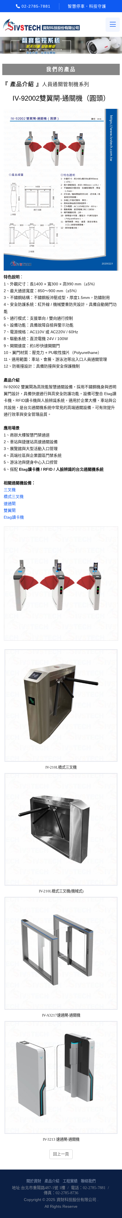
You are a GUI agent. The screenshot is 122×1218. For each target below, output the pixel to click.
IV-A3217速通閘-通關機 (61, 1015)
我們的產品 (61, 69)
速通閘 (10, 503)
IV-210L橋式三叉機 (61, 767)
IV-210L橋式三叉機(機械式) (61, 891)
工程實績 (70, 1181)
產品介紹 (52, 1181)
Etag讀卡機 (14, 517)
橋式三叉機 (14, 496)
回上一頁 (61, 1154)
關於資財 (33, 1181)
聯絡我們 (88, 1181)
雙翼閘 (10, 510)
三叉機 (10, 489)
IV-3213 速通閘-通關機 (61, 1139)
